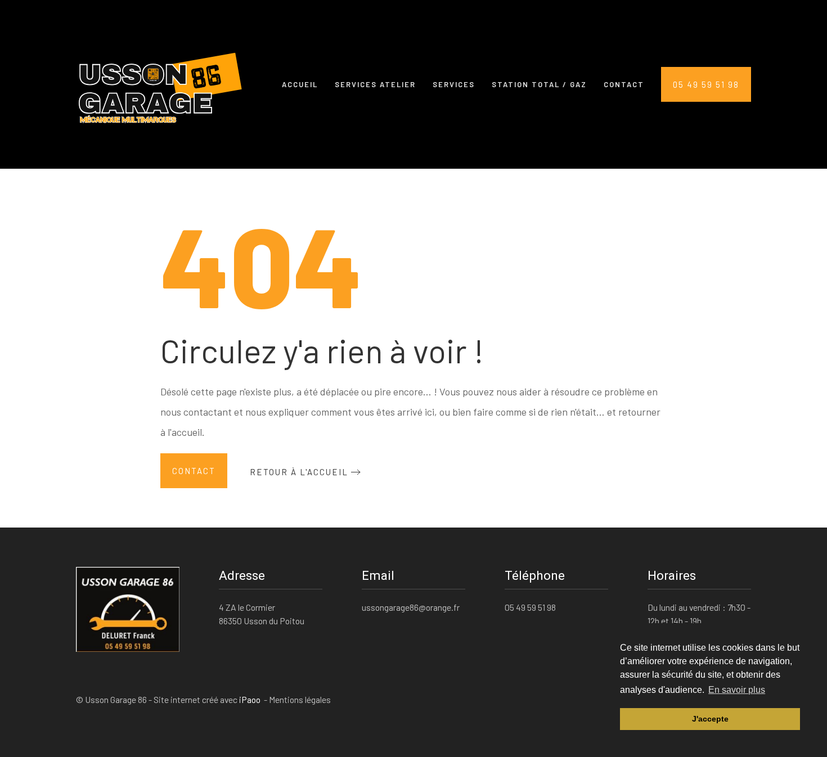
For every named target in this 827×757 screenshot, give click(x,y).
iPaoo (250, 699)
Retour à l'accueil (299, 472)
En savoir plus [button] (736, 690)
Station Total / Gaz (539, 84)
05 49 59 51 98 (706, 84)
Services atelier (375, 84)
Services (454, 84)
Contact (624, 84)
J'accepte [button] (710, 718)
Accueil (300, 84)
